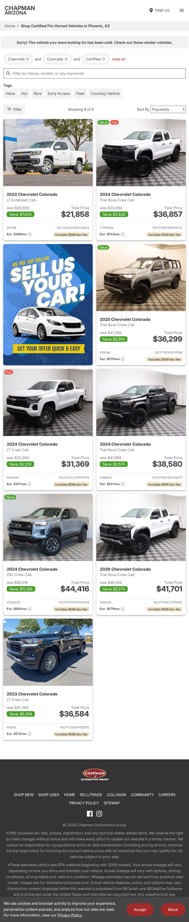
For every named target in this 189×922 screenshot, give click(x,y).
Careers (167, 794)
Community (142, 794)
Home (10, 26)
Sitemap (112, 803)
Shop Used (48, 794)
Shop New (24, 794)
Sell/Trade (91, 794)
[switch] (181, 10)
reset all (118, 59)
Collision (116, 794)
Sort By (143, 109)
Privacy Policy (84, 803)
